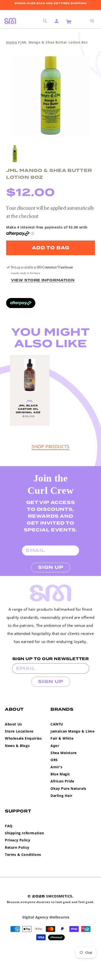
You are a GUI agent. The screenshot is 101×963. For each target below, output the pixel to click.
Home (11, 42)
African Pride (62, 781)
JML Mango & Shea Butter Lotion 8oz (54, 42)
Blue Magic (60, 774)
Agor (54, 745)
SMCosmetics (59, 896)
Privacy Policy (17, 840)
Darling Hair (61, 795)
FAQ (9, 826)
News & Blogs (17, 745)
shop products (50, 446)
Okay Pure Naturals (68, 788)
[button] (92, 21)
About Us (13, 724)
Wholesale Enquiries (23, 738)
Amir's (56, 767)
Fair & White (61, 738)
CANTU (56, 724)
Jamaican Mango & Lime (72, 731)
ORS (54, 759)
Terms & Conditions (23, 854)
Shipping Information (24, 833)
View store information (43, 280)
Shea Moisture (63, 752)
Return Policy (17, 847)
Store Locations (19, 731)
